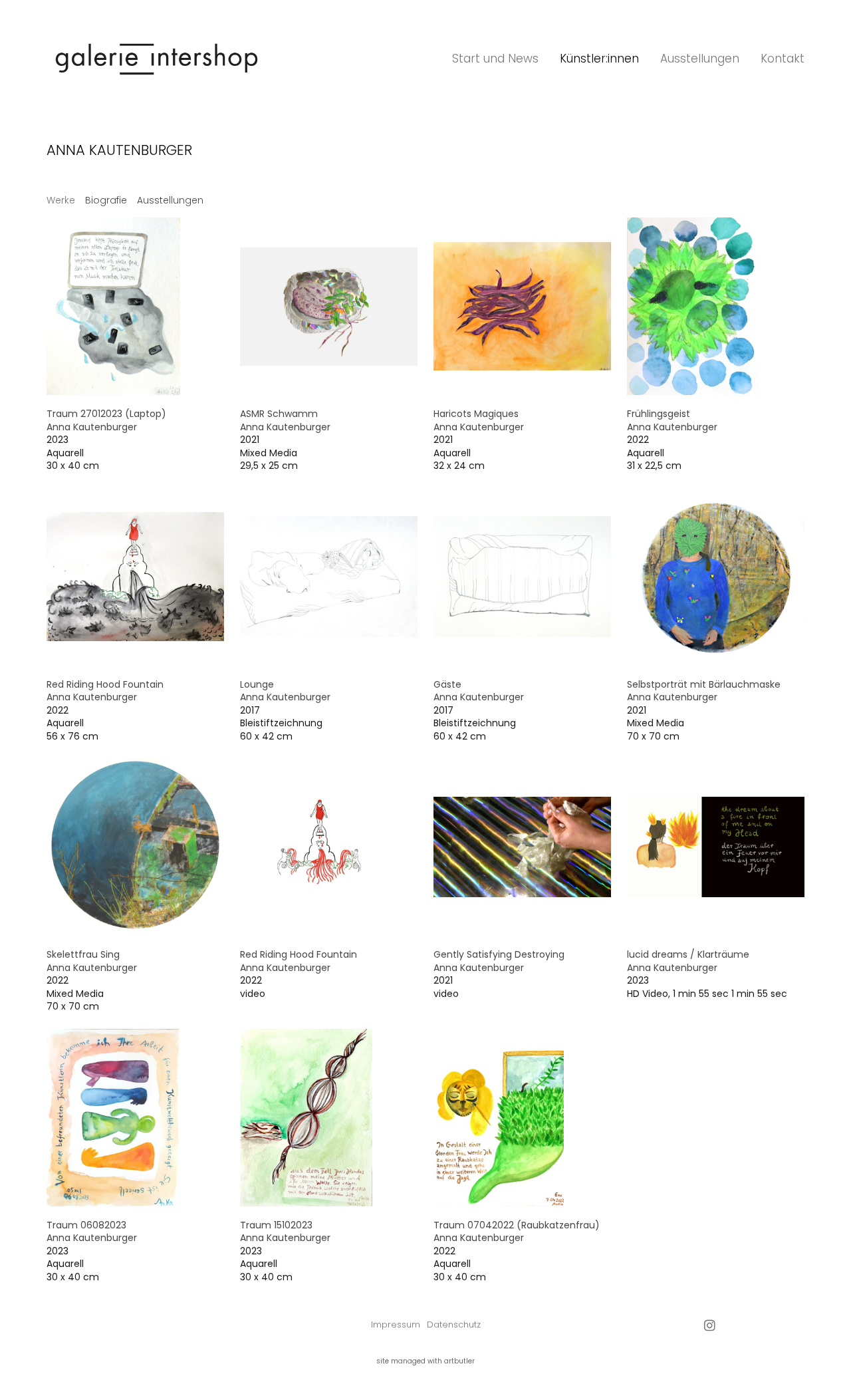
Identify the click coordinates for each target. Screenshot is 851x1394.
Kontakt (782, 59)
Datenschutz (454, 1324)
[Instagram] (710, 1325)
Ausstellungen (699, 59)
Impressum (395, 1324)
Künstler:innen (599, 59)
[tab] (61, 201)
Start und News (495, 59)
